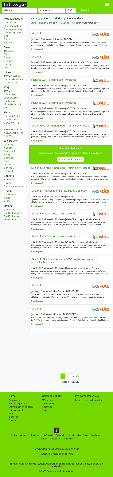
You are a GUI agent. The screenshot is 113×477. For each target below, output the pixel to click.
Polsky (7, 161)
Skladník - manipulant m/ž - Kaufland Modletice (59, 190)
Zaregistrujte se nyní (70, 159)
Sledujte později (37, 49)
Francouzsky (10, 151)
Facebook (45, 454)
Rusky (7, 154)
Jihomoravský (12, 98)
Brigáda (8, 42)
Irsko (78, 435)
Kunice (8, 64)
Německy (8, 144)
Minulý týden (10, 219)
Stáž (6, 36)
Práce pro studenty (13, 29)
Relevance (11, 194)
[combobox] (19, 10)
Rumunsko (67, 439)
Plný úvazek (10, 22)
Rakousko (36, 435)
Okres (7, 72)
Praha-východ (15, 76)
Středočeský (12, 94)
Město (7, 47)
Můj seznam (48, 400)
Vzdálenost (9, 201)
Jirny (8, 54)
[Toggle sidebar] (107, 4)
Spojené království (65, 435)
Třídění (8, 191)
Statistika (13, 417)
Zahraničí (9, 175)
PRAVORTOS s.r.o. (13, 129)
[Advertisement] (70, 352)
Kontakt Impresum (18, 403)
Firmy (7, 112)
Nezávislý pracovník (14, 32)
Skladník (36, 33)
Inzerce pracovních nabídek (88, 400)
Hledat (83, 10)
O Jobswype (15, 400)
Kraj (6, 87)
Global (14, 435)
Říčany (8, 58)
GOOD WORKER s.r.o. (12, 124)
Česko (86, 435)
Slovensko (9, 179)
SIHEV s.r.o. (10, 136)
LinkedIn (63, 454)
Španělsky (9, 158)
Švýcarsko (48, 435)
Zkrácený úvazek (12, 26)
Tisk (11, 413)
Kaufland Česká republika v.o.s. (12, 118)
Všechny (10, 210)
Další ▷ (75, 376)
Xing (71, 454)
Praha (11, 91)
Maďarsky (9, 164)
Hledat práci (48, 403)
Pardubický (11, 101)
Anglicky (8, 148)
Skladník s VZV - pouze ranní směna (53, 213)
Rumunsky (9, 171)
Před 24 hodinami (12, 213)
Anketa (12, 420)
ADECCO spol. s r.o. (14, 133)
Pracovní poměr (13, 18)
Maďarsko (96, 435)
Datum (7, 198)
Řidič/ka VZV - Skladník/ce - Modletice (53, 79)
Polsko (8, 183)
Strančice (8, 61)
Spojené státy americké (15, 186)
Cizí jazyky (10, 140)
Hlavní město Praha (14, 79)
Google (54, 454)
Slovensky (9, 168)
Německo (24, 435)
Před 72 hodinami (12, 216)
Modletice (11, 51)
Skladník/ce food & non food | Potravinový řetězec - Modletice (67, 125)
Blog (44, 410)
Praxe (7, 39)
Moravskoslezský (14, 104)
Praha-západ (13, 82)
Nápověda (47, 407)
